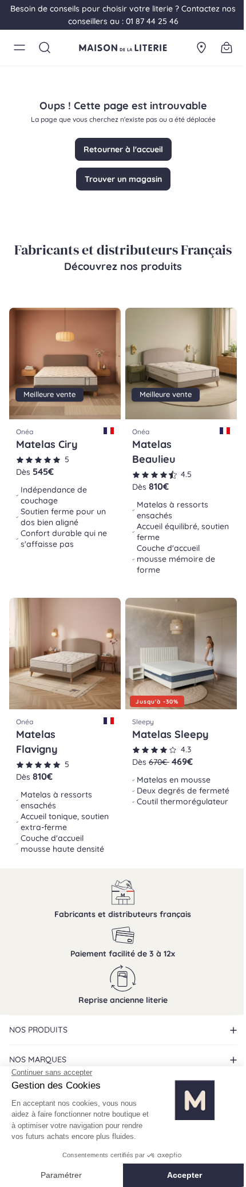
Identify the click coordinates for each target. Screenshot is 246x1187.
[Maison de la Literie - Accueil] (123, 48)
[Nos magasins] (201, 47)
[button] (19, 47)
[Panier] (226, 47)
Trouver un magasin (123, 179)
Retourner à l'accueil (123, 149)
